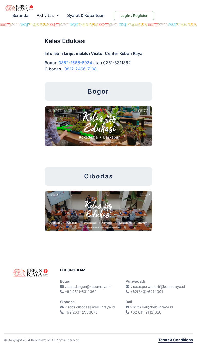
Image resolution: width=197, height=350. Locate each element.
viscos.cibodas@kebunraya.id (90, 307)
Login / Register (134, 15)
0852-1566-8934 (75, 62)
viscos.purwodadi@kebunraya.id (157, 286)
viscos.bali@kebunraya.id (151, 307)
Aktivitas (45, 15)
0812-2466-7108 (80, 68)
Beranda (20, 15)
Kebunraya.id (40, 340)
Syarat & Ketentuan (86, 15)
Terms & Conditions (175, 340)
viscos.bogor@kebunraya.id (88, 286)
